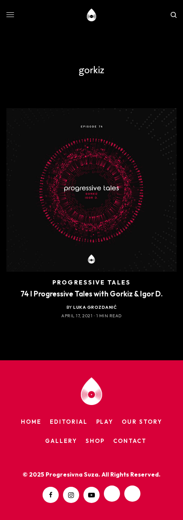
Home (31, 421)
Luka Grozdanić (95, 307)
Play (105, 421)
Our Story (142, 421)
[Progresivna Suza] (92, 15)
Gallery (61, 440)
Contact (129, 440)
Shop (95, 440)
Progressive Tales (91, 282)
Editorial (69, 421)
